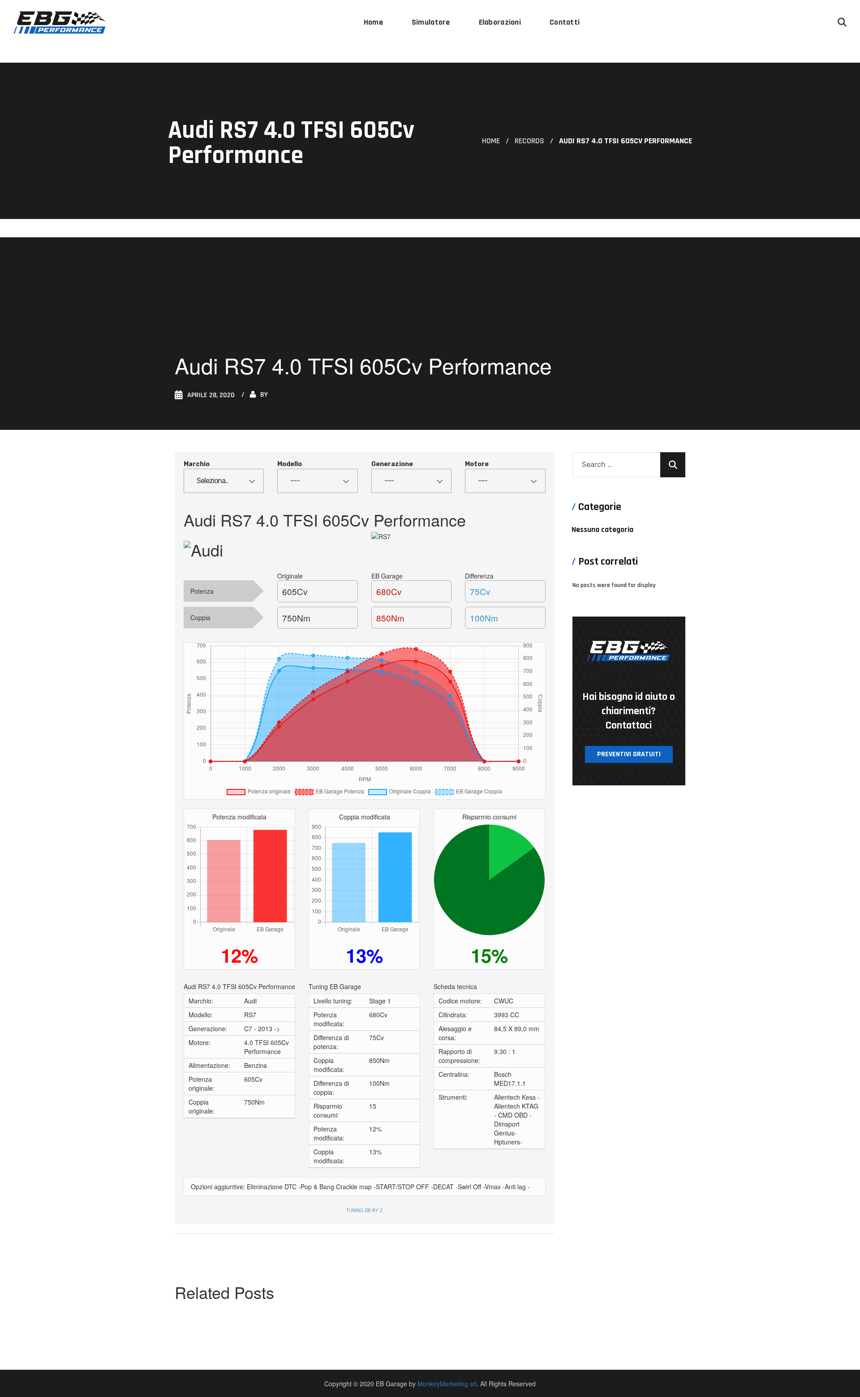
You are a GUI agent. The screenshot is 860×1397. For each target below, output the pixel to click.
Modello (289, 464)
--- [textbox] (295, 480)
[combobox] (224, 481)
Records (529, 141)
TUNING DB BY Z (364, 1210)
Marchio (197, 464)
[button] (842, 22)
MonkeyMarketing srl (447, 1383)
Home (491, 141)
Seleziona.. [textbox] (212, 480)
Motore (477, 464)
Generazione (392, 464)
